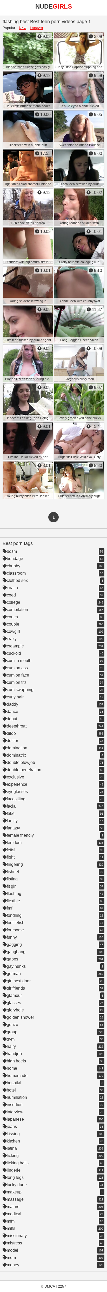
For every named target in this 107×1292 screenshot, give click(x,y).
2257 (62, 1286)
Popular (9, 28)
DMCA (49, 1286)
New (22, 28)
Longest (36, 28)
